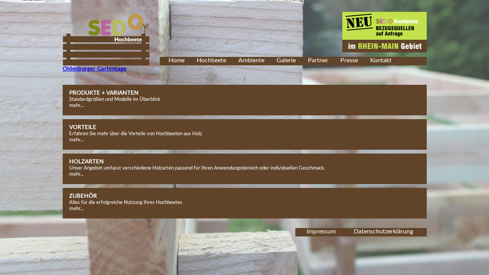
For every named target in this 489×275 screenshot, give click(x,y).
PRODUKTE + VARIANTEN (104, 93)
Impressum (321, 231)
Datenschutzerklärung (383, 231)
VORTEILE (82, 127)
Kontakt (381, 60)
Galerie (286, 60)
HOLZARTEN (86, 162)
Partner (318, 60)
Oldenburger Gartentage (94, 69)
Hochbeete (211, 60)
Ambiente (251, 60)
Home (176, 60)
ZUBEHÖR (83, 196)
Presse (349, 60)
